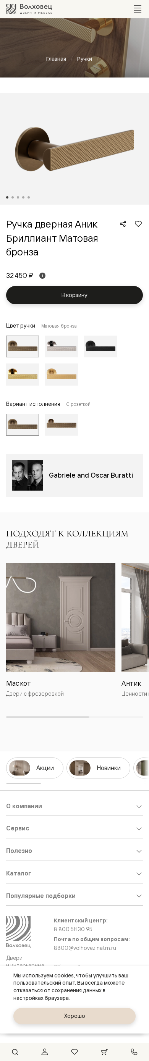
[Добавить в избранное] (138, 223)
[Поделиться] (123, 223)
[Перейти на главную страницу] (29, 9)
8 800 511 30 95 (73, 929)
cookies (64, 975)
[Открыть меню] (137, 9)
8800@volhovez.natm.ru (85, 948)
